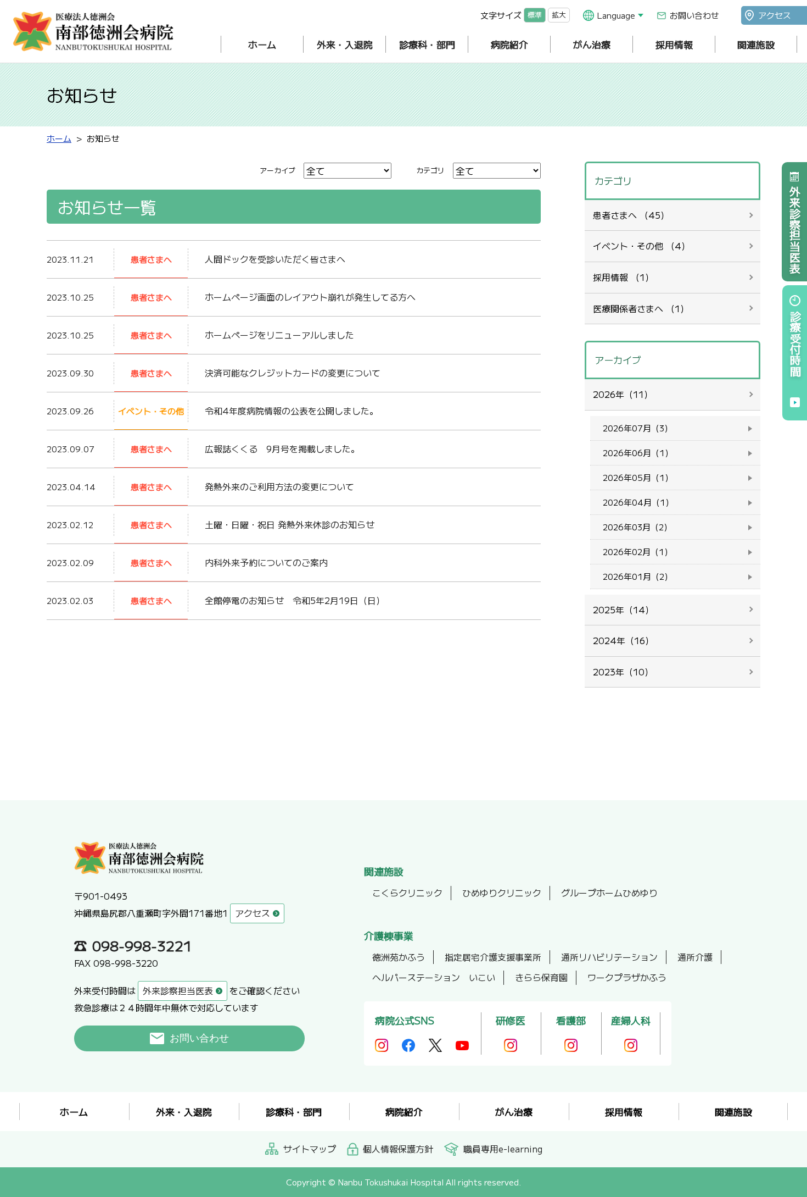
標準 (535, 15)
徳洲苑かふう (398, 956)
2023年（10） (623, 671)
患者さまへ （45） (631, 214)
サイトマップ (309, 1148)
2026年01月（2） (637, 576)
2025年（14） (623, 609)
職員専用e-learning (502, 1148)
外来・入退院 (345, 44)
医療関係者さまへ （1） (641, 308)
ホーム (262, 44)
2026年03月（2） (637, 527)
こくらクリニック (407, 892)
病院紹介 (509, 44)
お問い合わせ (694, 15)
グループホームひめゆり (609, 892)
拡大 (559, 15)
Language (616, 15)
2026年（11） (623, 394)
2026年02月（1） (637, 551)
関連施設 (756, 44)
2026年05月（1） (638, 477)
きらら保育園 (541, 977)
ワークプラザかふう (626, 977)
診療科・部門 (427, 44)
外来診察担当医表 (795, 230)
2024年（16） (623, 640)
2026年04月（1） (638, 502)
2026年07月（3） (637, 428)
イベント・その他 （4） (641, 245)
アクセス (774, 15)
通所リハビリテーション (609, 956)
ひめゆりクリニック (501, 892)
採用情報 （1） (623, 277)
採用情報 (674, 44)
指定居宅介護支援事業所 (493, 956)
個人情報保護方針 (398, 1148)
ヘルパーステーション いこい (433, 977)
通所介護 (695, 956)
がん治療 (591, 44)
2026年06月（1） (638, 452)
